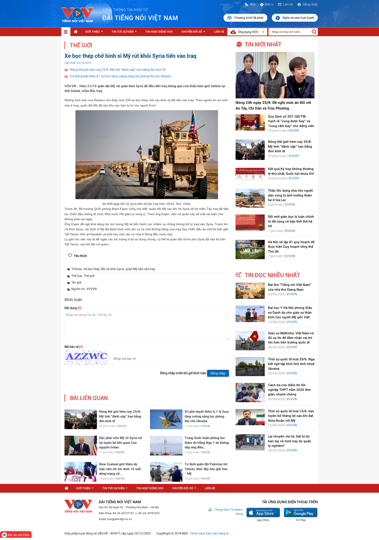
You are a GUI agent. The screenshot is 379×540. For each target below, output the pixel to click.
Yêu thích (80, 256)
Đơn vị (269, 4)
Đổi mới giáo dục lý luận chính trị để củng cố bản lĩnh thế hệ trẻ (291, 221)
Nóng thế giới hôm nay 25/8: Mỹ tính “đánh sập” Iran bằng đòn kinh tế (117, 69)
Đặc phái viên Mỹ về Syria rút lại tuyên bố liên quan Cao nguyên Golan (120, 442)
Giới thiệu (95, 33)
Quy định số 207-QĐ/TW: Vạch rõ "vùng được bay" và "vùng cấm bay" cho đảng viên (291, 121)
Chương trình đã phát (249, 17)
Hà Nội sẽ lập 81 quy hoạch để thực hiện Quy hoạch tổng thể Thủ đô (291, 246)
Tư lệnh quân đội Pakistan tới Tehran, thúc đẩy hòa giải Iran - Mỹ (206, 469)
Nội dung (72, 308)
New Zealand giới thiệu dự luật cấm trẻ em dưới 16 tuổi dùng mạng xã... (120, 469)
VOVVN (121, 426)
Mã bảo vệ (73, 347)
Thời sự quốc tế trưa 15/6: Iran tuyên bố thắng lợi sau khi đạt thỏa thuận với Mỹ (291, 416)
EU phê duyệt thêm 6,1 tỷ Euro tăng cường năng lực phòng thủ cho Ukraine (120, 76)
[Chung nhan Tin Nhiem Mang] (226, 511)
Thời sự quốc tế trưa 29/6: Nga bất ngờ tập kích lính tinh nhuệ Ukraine (291, 364)
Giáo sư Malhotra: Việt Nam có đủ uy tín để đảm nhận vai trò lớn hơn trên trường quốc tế (291, 338)
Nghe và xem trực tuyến (298, 17)
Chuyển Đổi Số (194, 33)
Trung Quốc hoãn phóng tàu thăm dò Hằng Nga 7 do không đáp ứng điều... (207, 442)
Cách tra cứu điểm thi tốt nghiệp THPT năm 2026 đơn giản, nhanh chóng (289, 390)
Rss (252, 4)
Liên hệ (288, 4)
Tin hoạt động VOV (159, 31)
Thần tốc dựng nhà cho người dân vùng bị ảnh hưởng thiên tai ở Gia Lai (290, 195)
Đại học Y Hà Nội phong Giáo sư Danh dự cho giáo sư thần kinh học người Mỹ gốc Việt (290, 312)
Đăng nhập (310, 4)
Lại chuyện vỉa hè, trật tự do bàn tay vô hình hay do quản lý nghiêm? (289, 441)
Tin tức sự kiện (125, 33)
